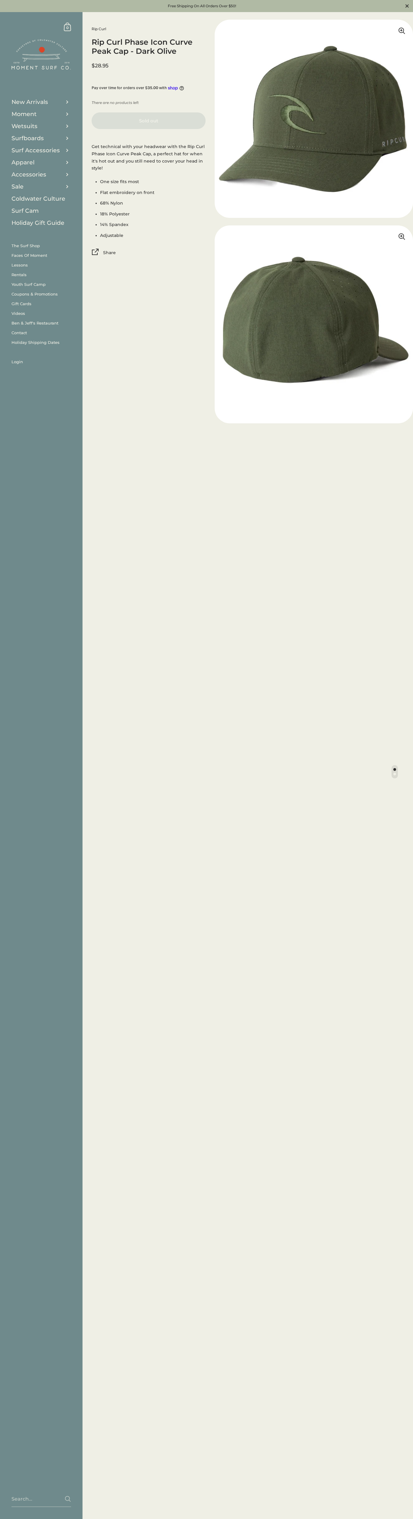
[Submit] (68, 1499)
